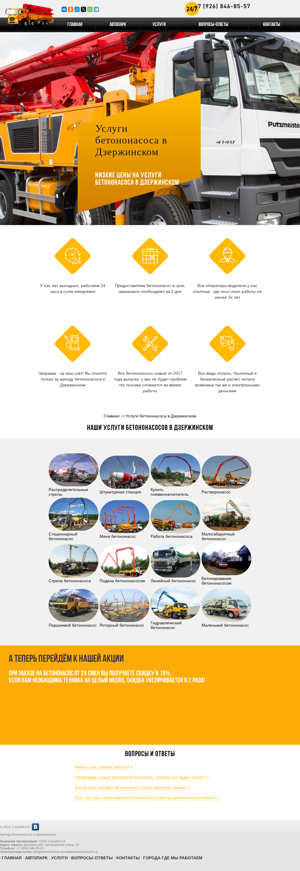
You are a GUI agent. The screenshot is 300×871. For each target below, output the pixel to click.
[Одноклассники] (70, 9)
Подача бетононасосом (122, 580)
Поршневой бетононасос (73, 625)
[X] (83, 9)
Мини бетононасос (118, 536)
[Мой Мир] (77, 9)
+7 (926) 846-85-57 (222, 6)
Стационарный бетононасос (63, 536)
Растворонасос (216, 492)
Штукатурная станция (120, 492)
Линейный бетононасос (173, 580)
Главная (74, 24)
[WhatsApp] (90, 9)
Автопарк (118, 24)
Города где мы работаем (172, 858)
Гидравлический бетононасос (166, 625)
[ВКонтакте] (64, 9)
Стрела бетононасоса (70, 580)
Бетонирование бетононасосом (216, 580)
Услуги (159, 24)
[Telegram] (96, 9)
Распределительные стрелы (68, 492)
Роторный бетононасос (122, 625)
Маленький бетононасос (225, 625)
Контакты (271, 24)
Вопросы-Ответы (213, 24)
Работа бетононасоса (171, 536)
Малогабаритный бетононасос (218, 536)
